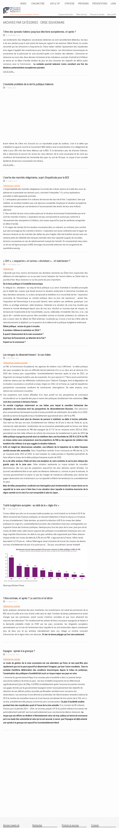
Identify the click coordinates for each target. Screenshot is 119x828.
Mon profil (112, 14)
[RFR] (24, 12)
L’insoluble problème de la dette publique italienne (28, 84)
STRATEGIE (69, 3)
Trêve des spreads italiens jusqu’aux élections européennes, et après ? (39, 31)
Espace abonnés (66, 14)
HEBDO (23, 3)
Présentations (99, 3)
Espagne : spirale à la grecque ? (19, 651)
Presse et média (97, 14)
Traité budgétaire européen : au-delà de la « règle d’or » (31, 505)
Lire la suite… (9, 71)
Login (113, 3)
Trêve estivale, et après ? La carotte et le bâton (28, 598)
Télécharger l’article (11, 185)
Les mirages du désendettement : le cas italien (27, 354)
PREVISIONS (83, 3)
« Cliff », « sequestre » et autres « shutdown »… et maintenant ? (36, 261)
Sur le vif (54, 3)
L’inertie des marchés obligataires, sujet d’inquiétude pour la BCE (36, 177)
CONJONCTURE (38, 3)
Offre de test (81, 14)
